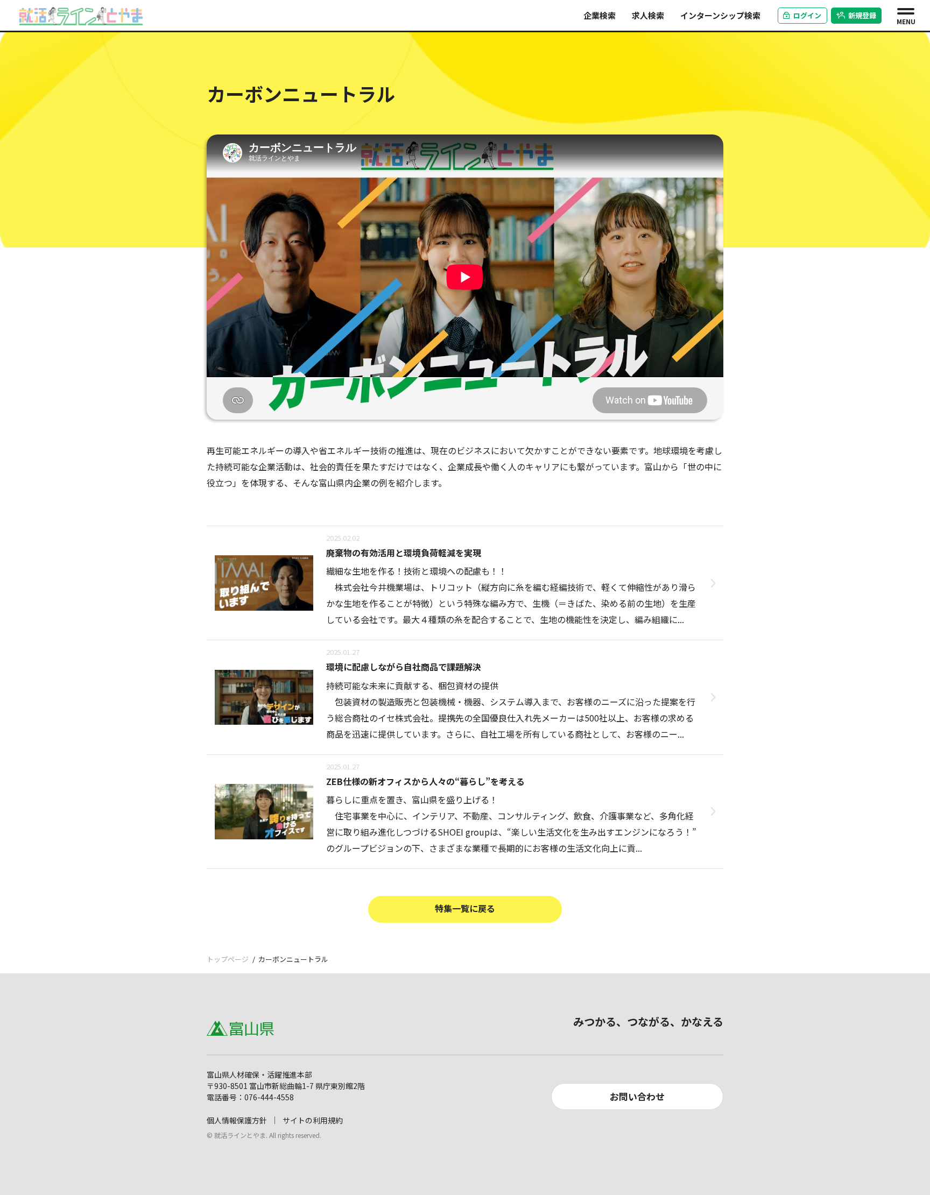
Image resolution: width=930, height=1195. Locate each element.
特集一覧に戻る (465, 908)
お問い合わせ (637, 1096)
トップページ (228, 959)
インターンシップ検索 (720, 15)
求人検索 (648, 15)
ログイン (807, 15)
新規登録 (862, 15)
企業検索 (599, 15)
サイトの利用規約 (313, 1120)
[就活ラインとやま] (81, 14)
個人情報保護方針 (237, 1120)
